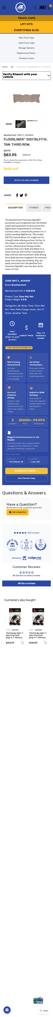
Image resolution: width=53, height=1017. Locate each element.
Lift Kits (26, 24)
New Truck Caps (26, 37)
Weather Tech (19, 313)
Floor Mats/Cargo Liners (22, 309)
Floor (30, 305)
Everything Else (26, 30)
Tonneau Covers (26, 58)
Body (24, 305)
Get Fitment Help (26, 478)
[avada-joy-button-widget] (7, 1009)
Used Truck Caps (27, 43)
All (18, 305)
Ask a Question (19, 512)
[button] (42, 7)
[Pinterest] (26, 195)
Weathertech (10, 135)
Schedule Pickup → (26, 471)
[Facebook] (17, 195)
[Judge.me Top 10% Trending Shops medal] (41, 545)
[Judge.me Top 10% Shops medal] (26, 545)
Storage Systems (26, 48)
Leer (8, 630)
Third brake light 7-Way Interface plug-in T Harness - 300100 (15, 636)
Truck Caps (26, 18)
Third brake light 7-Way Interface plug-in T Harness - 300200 (38, 636)
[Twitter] (21, 195)
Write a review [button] (26, 583)
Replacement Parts (26, 53)
